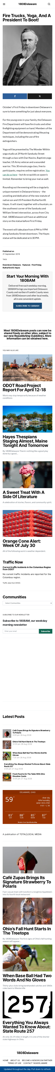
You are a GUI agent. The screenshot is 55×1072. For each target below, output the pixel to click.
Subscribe (45, 631)
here (45, 338)
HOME (5, 1060)
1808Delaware (27, 4)
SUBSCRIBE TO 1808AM (27, 305)
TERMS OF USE (14, 1063)
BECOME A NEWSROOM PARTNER (37, 1060)
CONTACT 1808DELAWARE (35, 1063)
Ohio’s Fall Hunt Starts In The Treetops (29, 741)
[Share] (15, 96)
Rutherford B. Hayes (11, 267)
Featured (26, 265)
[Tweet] (40, 96)
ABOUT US (15, 1060)
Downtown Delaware (12, 265)
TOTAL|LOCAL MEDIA (30, 834)
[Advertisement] (27, 669)
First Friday (36, 265)
